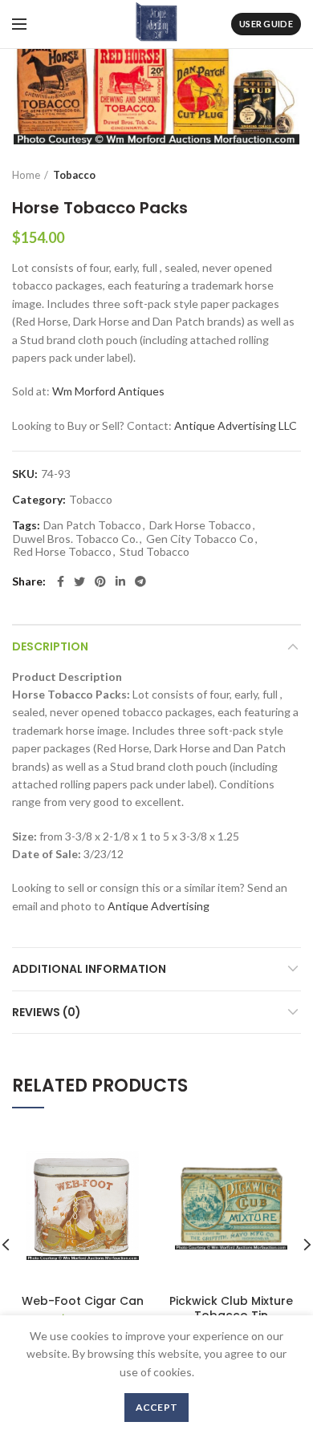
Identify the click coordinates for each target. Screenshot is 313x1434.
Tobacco (74, 174)
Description (50, 646)
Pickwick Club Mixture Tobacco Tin (231, 1308)
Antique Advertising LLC (235, 425)
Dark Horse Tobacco (200, 525)
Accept (157, 1407)
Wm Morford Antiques (108, 391)
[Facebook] (60, 581)
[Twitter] (79, 581)
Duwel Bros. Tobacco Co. (75, 539)
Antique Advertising (158, 906)
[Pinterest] (100, 581)
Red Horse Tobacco (62, 551)
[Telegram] (140, 581)
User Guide (266, 23)
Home (26, 174)
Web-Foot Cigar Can (83, 1301)
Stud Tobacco (154, 551)
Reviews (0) (46, 1012)
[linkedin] (120, 581)
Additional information (89, 969)
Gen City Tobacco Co (200, 539)
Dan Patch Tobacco (92, 525)
